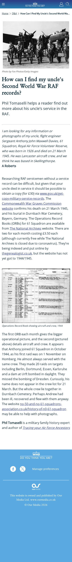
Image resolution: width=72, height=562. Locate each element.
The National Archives (25, 228)
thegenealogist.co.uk (17, 253)
